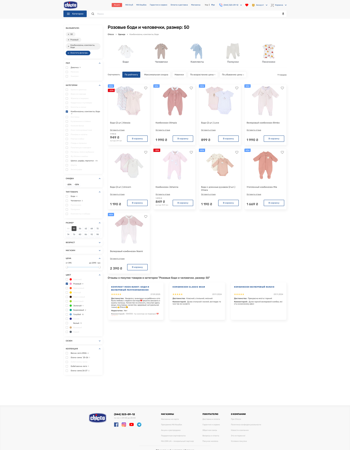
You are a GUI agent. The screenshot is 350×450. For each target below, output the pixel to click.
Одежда (122, 34)
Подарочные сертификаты (173, 436)
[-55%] (174, 165)
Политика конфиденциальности (246, 425)
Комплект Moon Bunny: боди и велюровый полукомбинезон (130, 288)
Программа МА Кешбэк (171, 425)
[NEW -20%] (129, 101)
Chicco (111, 34)
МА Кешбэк (141, 5)
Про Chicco (236, 419)
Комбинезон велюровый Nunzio (254, 287)
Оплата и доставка (179, 5)
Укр (206, 5)
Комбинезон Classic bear (189, 287)
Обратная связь (209, 430)
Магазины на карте (170, 419)
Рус (213, 5)
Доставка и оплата (211, 419)
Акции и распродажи (171, 430)
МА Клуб (129, 5)
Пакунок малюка (210, 441)
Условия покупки (239, 441)
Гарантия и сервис (158, 5)
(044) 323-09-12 (124, 414)
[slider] (67, 267)
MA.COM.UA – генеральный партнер (177, 441)
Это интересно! (238, 436)
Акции (117, 5)
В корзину (137, 138)
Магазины (195, 5)
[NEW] (174, 101)
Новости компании (240, 430)
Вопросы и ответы (210, 436)
